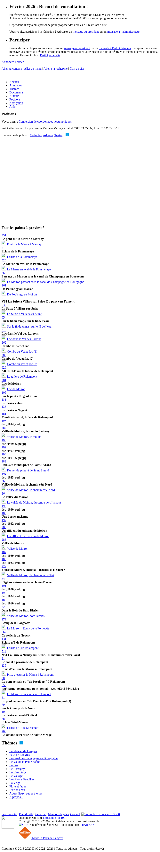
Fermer (19, 62)
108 (4, 711)
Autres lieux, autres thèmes (26, 793)
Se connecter (9, 814)
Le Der (13, 765)
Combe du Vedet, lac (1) (22, 351)
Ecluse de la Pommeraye (22, 257)
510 (4, 298)
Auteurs (14, 96)
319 (4, 330)
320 (4, 607)
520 (4, 260)
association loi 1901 (55, 817)
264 (4, 493)
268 (4, 273)
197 (4, 447)
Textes (58, 135)
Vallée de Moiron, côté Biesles (25, 616)
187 (4, 552)
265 (4, 481)
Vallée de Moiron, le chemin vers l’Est (30, 575)
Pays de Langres (19, 754)
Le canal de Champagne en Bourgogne (33, 758)
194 (4, 474)
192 (4, 520)
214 (4, 658)
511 (4, 651)
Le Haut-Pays (17, 772)
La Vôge (14, 783)
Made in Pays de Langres (47, 838)
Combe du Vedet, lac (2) (22, 364)
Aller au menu (33, 68)
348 (4, 578)
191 (4, 585)
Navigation (16, 103)
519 (4, 248)
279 (4, 566)
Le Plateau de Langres (23, 751)
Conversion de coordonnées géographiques (45, 121)
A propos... (16, 797)
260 (4, 731)
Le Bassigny (17, 768)
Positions (14, 99)
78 (3, 718)
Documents (16, 92)
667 (4, 632)
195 (4, 420)
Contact (75, 814)
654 (4, 317)
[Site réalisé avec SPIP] (23, 824)
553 (4, 685)
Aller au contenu (12, 68)
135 (4, 665)
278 (4, 619)
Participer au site (50, 55)
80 (3, 678)
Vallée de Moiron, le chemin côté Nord (31, 490)
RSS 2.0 (114, 814)
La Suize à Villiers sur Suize (24, 314)
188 (4, 559)
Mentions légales (58, 814)
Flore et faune (17, 786)
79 (3, 704)
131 (4, 639)
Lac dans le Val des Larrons (24, 339)
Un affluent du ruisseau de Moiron (28, 536)
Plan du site (77, 68)
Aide (12, 106)
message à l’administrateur (123, 31)
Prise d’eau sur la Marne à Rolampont (30, 674)
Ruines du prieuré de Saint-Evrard (28, 470)
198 (4, 440)
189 (4, 600)
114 (4, 399)
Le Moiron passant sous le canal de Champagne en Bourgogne (45, 282)
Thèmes (14, 89)
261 (4, 285)
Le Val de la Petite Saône (24, 761)
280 (4, 355)
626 (4, 367)
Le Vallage (16, 775)
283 (4, 539)
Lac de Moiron (16, 389)
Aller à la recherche (56, 68)
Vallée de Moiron (17, 548)
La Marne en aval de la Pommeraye (29, 269)
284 (4, 427)
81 (3, 697)
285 (4, 527)
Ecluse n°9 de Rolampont (22, 648)
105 (4, 392)
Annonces (8, 62)
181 (4, 413)
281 (4, 380)
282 (4, 461)
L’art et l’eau (17, 790)
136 (4, 406)
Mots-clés (36, 135)
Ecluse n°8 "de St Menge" (23, 727)
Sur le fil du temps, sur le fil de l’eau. (29, 326)
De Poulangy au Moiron (22, 294)
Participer (40, 814)
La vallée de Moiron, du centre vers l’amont (34, 502)
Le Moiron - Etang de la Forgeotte (28, 628)
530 (4, 305)
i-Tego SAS (87, 824)
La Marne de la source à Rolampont (29, 694)
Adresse (48, 135)
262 (4, 342)
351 (4, 235)
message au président (86, 31)
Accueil (14, 81)
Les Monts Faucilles (21, 779)
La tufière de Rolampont (22, 376)
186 (4, 513)
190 (4, 592)
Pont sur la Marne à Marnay (24, 244)
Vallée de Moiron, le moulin (24, 436)
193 (4, 506)
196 (4, 454)
